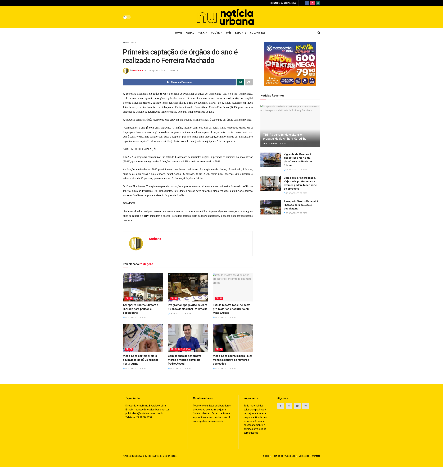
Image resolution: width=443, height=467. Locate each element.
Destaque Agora (180, 349)
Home (178, 32)
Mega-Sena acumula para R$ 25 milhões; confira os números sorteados (232, 359)
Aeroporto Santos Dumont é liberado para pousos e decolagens (141, 308)
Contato (316, 456)
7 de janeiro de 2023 (158, 70)
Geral (190, 32)
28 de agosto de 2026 (135, 317)
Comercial (304, 456)
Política (216, 32)
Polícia (202, 32)
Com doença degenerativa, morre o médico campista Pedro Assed (185, 359)
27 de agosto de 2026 (225, 317)
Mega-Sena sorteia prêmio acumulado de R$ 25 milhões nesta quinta (141, 359)
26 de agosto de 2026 (225, 368)
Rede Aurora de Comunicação (162, 456)
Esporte (240, 32)
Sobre (266, 456)
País (228, 32)
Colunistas (257, 32)
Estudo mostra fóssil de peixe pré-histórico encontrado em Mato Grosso (231, 308)
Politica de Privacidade (284, 456)
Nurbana (138, 70)
